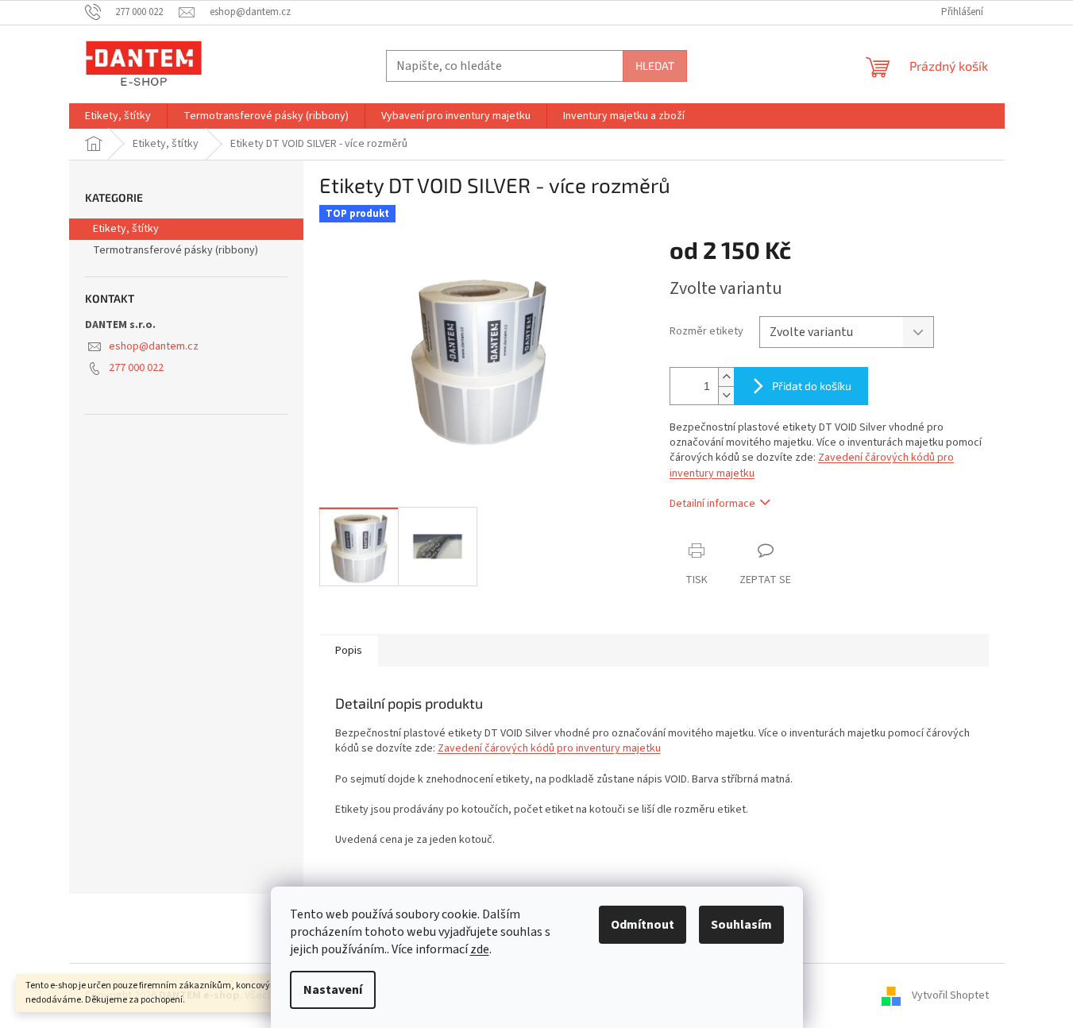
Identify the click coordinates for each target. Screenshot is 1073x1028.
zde (479, 949)
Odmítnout (642, 924)
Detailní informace (712, 504)
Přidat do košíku (811, 385)
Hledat (654, 65)
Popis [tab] (348, 651)
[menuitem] (118, 116)
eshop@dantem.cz (154, 346)
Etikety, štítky (126, 229)
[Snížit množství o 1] (726, 395)
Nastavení (332, 990)
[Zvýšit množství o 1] (726, 377)
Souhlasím (741, 924)
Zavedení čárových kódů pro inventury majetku (549, 748)
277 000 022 (136, 368)
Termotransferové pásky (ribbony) (175, 250)
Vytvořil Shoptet (950, 995)
